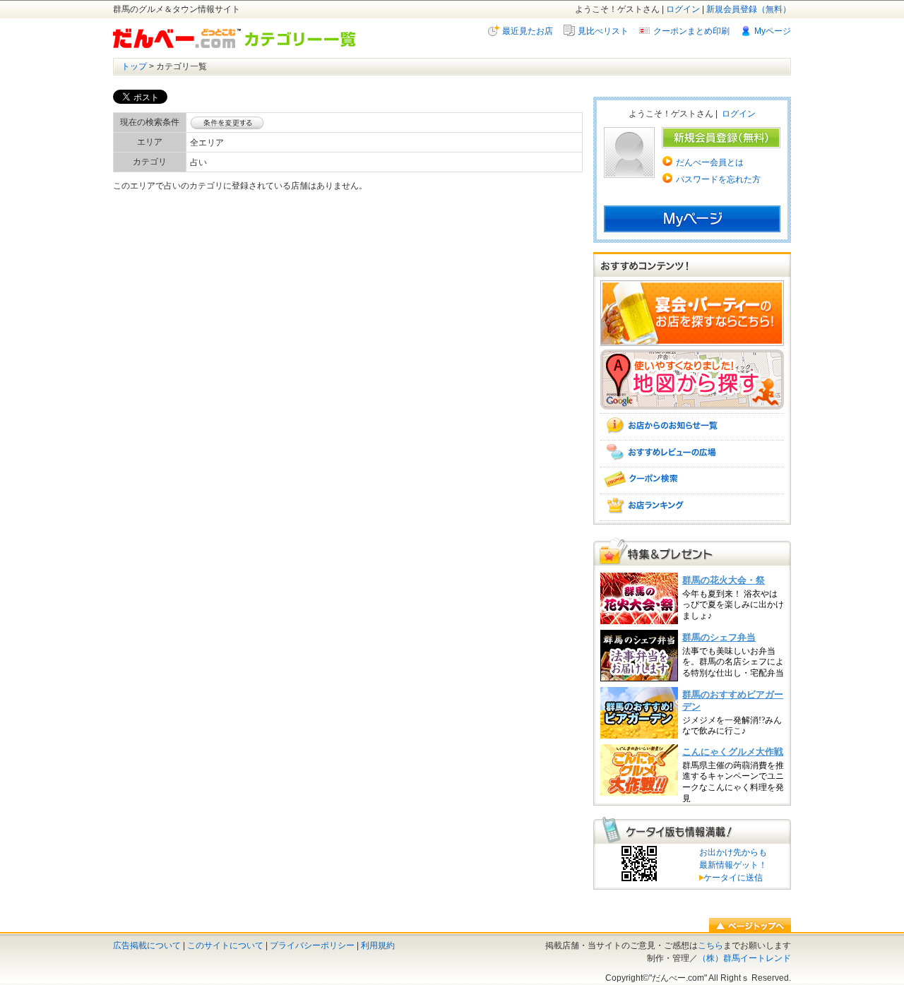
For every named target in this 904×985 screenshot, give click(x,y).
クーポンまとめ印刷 (691, 31)
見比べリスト (603, 31)
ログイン (683, 9)
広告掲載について (147, 945)
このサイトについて (225, 945)
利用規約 (378, 945)
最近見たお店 (527, 31)
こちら (710, 945)
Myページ (772, 31)
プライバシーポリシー (312, 945)
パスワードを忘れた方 (718, 179)
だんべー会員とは (710, 162)
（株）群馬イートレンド (744, 958)
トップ (134, 66)
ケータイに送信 (731, 878)
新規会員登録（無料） (748, 9)
